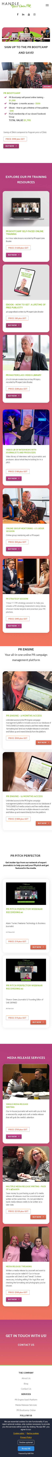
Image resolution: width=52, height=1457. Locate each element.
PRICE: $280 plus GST (17, 389)
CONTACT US (26, 1345)
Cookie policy (19, 1433)
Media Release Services (26, 1405)
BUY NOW (9, 146)
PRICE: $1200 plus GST (18, 248)
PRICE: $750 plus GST (17, 1130)
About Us (26, 1378)
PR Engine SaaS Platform (26, 1399)
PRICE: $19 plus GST (17, 941)
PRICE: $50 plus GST (17, 542)
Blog (26, 1383)
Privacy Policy (26, 1437)
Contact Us (26, 1389)
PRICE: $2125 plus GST (18, 1211)
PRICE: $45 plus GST (17, 318)
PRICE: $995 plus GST (15, 139)
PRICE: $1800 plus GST (18, 819)
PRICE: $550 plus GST (17, 738)
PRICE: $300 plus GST (17, 1292)
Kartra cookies (33, 1433)
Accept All (26, 1449)
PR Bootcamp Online (26, 1410)
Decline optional (26, 1442)
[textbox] (26, 179)
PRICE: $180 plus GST (17, 471)
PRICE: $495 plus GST (17, 619)
